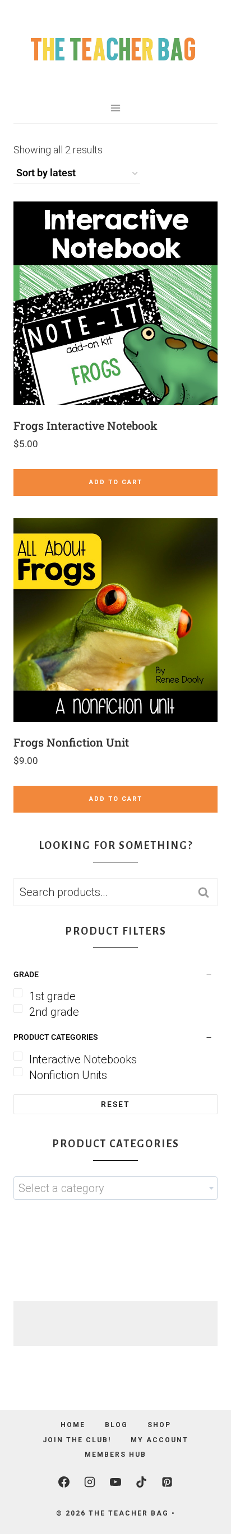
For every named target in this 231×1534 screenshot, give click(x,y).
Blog (116, 1425)
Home (73, 1425)
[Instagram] (89, 1482)
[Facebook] (64, 1482)
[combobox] (115, 1188)
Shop (159, 1425)
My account (159, 1440)
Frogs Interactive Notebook (85, 425)
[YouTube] (115, 1482)
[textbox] (115, 1188)
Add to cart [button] (115, 482)
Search (207, 892)
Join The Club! (77, 1440)
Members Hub (115, 1454)
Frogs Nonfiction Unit (71, 742)
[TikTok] (141, 1482)
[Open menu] (115, 107)
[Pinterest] (167, 1482)
